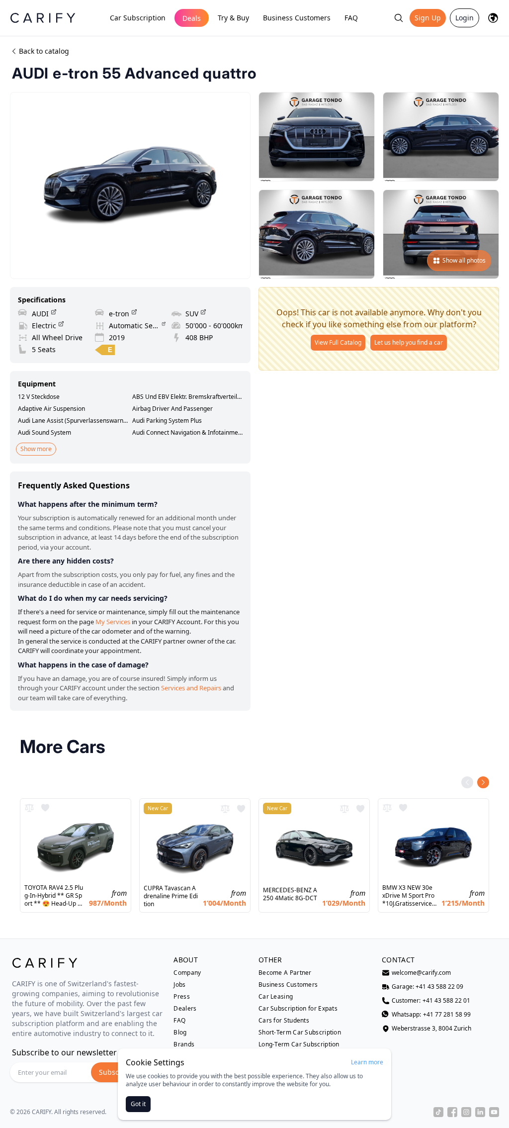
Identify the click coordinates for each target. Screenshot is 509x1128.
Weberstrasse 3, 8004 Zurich (431, 1029)
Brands (183, 1044)
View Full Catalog (338, 342)
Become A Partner (285, 973)
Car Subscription (138, 17)
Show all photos (464, 260)
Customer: (431, 1001)
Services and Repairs (191, 687)
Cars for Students (283, 1021)
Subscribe (115, 1072)
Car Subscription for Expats (298, 1009)
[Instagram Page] (466, 1112)
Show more (36, 449)
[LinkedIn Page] (480, 1112)
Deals (191, 18)
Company (187, 973)
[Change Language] (493, 18)
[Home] (43, 17)
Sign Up (428, 17)
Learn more (367, 1062)
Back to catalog (44, 51)
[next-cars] (483, 782)
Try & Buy (233, 17)
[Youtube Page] (494, 1112)
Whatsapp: (431, 1015)
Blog (179, 1032)
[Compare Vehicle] (29, 808)
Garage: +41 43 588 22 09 (427, 987)
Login (464, 17)
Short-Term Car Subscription (299, 1032)
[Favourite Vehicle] (45, 808)
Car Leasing (275, 997)
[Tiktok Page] (438, 1112)
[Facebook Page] (452, 1112)
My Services (112, 621)
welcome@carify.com (421, 973)
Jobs (179, 985)
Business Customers (297, 17)
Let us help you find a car (408, 342)
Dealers (184, 1009)
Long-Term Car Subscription (298, 1044)
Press (181, 997)
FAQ (351, 17)
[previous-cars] (467, 782)
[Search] (399, 18)
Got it (138, 1104)
